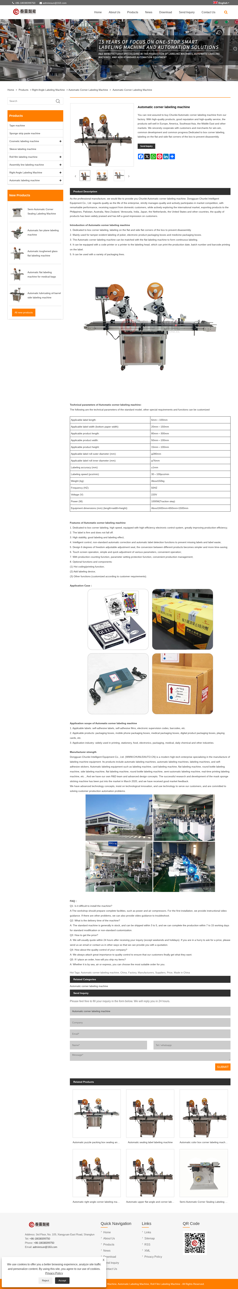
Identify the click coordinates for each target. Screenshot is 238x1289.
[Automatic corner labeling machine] (84, 176)
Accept (62, 1280)
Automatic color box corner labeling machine (204, 1142)
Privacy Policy (54, 1273)
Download (165, 12)
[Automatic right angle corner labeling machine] (96, 1172)
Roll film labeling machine (23, 156)
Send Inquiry (187, 12)
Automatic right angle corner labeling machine (98, 1201)
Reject (45, 1280)
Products (132, 12)
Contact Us (208, 12)
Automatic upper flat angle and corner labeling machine (151, 1201)
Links (147, 1232)
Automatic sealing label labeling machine (150, 1142)
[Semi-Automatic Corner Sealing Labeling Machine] (204, 1172)
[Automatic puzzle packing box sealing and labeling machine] (96, 1112)
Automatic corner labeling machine (88, 89)
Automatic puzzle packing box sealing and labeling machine (98, 1142)
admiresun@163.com (55, 3)
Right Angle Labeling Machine (48, 89)
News (148, 12)
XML (147, 1250)
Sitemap (149, 1238)
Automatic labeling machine (24, 180)
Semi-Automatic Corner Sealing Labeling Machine (205, 1201)
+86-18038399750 (25, 3)
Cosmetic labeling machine (24, 141)
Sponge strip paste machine (24, 133)
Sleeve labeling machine (22, 149)
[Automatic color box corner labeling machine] (204, 1112)
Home (98, 12)
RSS (147, 1244)
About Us (114, 12)
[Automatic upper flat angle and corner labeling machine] (150, 1172)
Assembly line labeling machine (26, 164)
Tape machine (17, 125)
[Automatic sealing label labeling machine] (150, 1112)
